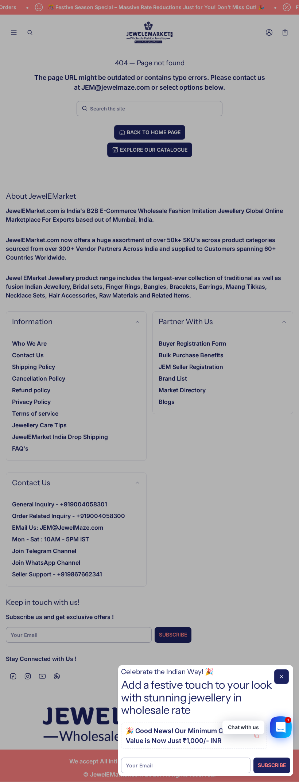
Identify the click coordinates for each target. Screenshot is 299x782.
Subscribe (272, 765)
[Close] (281, 676)
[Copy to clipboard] (256, 736)
